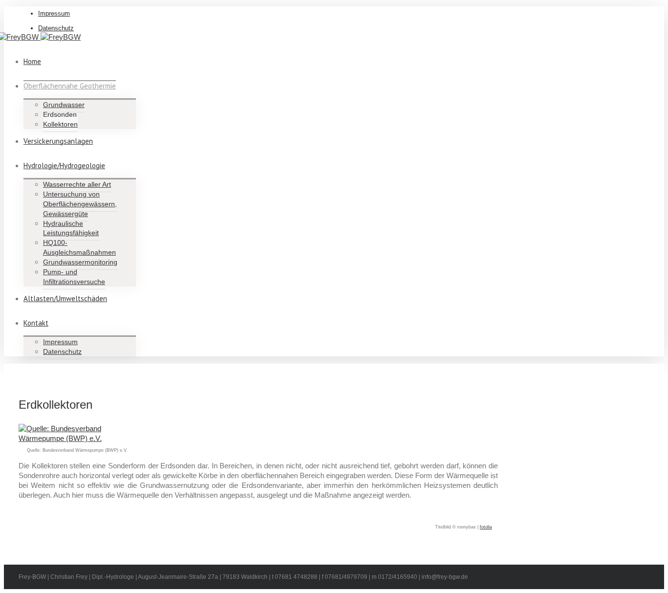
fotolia (486, 527)
